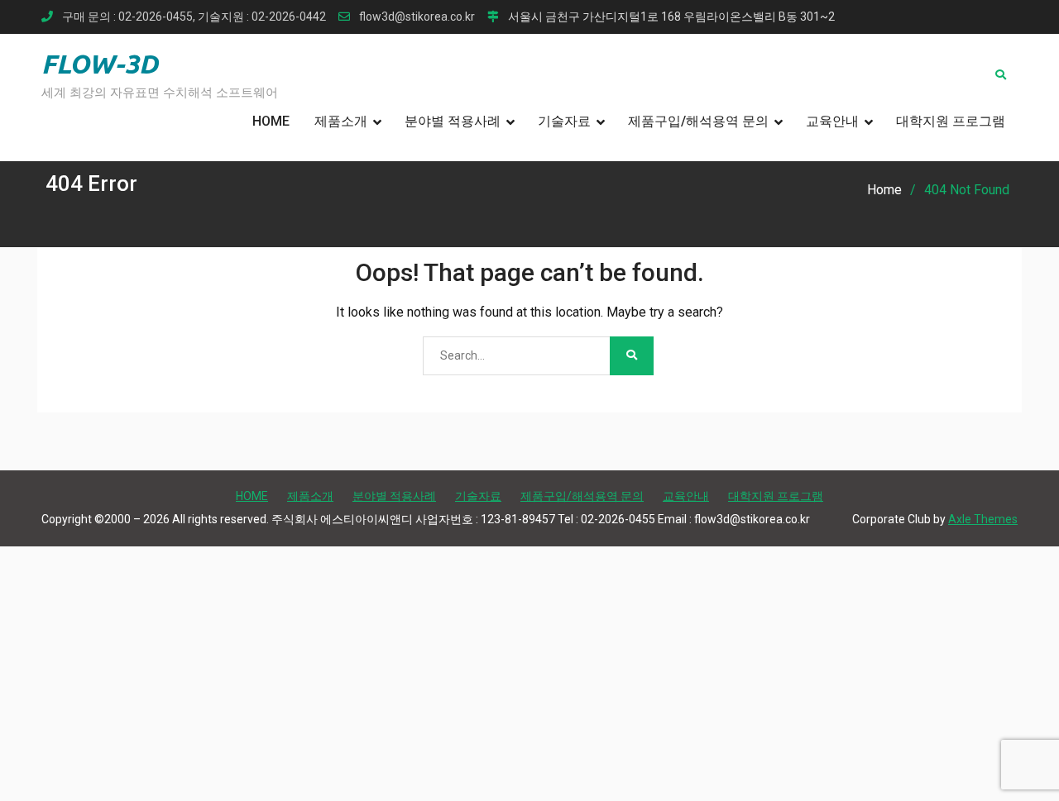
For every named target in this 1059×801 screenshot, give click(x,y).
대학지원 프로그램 (950, 121)
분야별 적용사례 (453, 121)
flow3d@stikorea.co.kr (417, 16)
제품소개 (340, 121)
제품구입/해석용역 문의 (698, 121)
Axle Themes (983, 519)
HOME (271, 121)
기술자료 (564, 121)
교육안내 (832, 121)
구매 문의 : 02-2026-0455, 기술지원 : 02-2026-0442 (194, 16)
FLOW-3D (99, 64)
